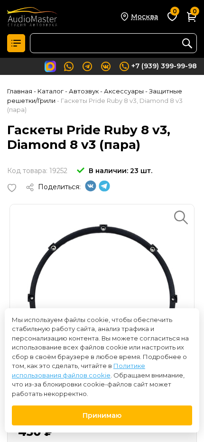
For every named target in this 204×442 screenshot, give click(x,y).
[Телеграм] (104, 189)
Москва (144, 16)
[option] (102, 296)
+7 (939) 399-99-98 (164, 66)
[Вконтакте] (90, 189)
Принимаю (102, 415)
